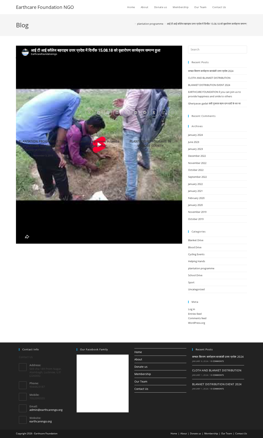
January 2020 (195, 205)
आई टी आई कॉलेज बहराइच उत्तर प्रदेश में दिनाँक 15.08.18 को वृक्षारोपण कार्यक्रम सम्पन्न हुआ (208, 23)
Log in (191, 309)
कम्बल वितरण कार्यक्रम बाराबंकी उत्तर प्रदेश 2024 (210, 71)
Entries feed (195, 313)
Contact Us (141, 389)
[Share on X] (89, 113)
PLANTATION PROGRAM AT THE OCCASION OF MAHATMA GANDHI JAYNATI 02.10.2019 (42, 145)
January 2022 (195, 184)
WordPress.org (196, 323)
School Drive (195, 275)
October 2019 (196, 219)
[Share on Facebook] (98, 113)
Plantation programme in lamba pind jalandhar (96, 143)
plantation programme (201, 268)
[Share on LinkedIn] (117, 113)
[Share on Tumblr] (154, 113)
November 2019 (197, 212)
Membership (142, 374)
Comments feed (197, 318)
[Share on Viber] (126, 113)
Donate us (140, 366)
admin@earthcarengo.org (46, 410)
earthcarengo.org (40, 421)
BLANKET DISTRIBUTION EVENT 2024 (209, 85)
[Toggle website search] (233, 7)
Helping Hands (196, 261)
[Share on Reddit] (145, 113)
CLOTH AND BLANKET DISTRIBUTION (209, 78)
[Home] (132, 23)
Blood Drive (194, 247)
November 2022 (197, 163)
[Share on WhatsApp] (172, 113)
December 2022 (197, 156)
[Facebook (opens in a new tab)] (246, 7)
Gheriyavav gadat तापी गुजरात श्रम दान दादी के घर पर (214, 103)
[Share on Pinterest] (108, 113)
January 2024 (195, 135)
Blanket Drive (195, 240)
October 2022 (196, 170)
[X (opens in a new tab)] (240, 7)
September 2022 (197, 177)
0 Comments (217, 361)
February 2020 (196, 198)
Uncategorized (196, 289)
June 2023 (193, 142)
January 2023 (195, 149)
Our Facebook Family (94, 349)
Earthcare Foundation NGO (45, 7)
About (138, 359)
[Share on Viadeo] (163, 113)
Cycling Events (196, 254)
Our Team (140, 381)
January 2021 (195, 191)
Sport (191, 282)
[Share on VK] (135, 113)
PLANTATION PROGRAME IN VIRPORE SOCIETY (150, 143)
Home (138, 352)
